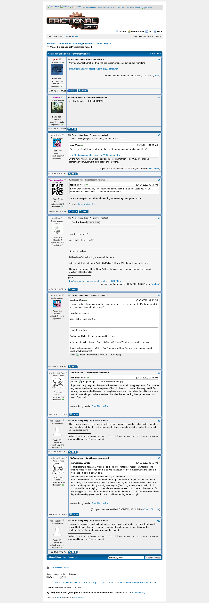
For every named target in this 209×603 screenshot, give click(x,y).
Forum (100, 7)
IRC (150, 31)
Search (122, 31)
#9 (159, 458)
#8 (159, 421)
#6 (159, 295)
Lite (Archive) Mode (107, 582)
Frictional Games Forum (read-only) (65, 43)
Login (67, 36)
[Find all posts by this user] (83, 92)
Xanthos (155, 284)
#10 (158, 521)
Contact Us (59, 582)
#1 (159, 59)
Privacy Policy (110, 7)
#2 (159, 97)
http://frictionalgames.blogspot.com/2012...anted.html (94, 69)
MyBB (59, 597)
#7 (159, 373)
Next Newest (69, 557)
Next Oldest (55, 557)
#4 (159, 180)
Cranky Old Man (151, 509)
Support (137, 7)
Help (159, 31)
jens (157, 75)
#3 (159, 135)
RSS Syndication (148, 582)
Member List (137, 31)
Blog (106, 43)
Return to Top (90, 582)
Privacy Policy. (138, 592)
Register (75, 36)
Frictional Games (89, 7)
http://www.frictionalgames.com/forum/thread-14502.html (94, 281)
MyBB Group (78, 597)
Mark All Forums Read (128, 582)
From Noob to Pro (86, 204)
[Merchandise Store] (147, 7)
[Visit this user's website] (72, 92)
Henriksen (154, 168)
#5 (159, 218)
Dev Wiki (129, 7)
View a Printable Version (59, 568)
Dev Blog (120, 7)
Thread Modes (155, 54)
